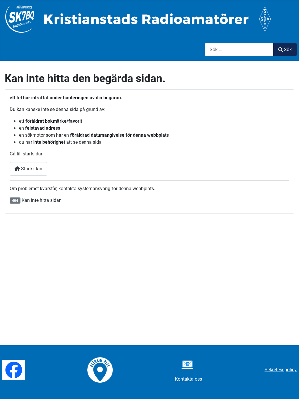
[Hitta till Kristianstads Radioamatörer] (100, 369)
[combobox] (239, 49)
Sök (288, 49)
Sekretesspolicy (281, 369)
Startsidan (31, 168)
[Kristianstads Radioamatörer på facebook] (13, 369)
